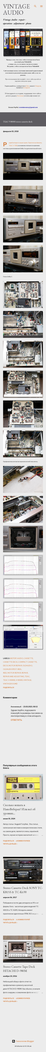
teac (27, 676)
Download (20, 96)
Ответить (16, 720)
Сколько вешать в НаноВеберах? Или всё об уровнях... (19, 809)
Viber (27, 86)
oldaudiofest (10, 669)
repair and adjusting (13, 676)
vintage (27, 680)
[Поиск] (35, 4)
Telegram (38, 86)
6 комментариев (23, 841)
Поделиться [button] (8, 687)
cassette (28, 658)
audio (20, 658)
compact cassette (27, 662)
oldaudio (27, 665)
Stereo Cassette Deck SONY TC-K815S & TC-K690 (23, 890)
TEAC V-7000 (13, 145)
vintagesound (10, 684)
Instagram (26, 87)
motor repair (15, 665)
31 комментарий (23, 920)
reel (20, 669)
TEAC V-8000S (9, 680)
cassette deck (10, 662)
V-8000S (19, 680)
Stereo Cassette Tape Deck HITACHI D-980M (19, 969)
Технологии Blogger (24, 1041)
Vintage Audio (16, 9)
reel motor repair (12, 673)
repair (25, 673)
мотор (13, 658)
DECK (5, 665)
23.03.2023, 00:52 (30, 706)
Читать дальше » (10, 844)
